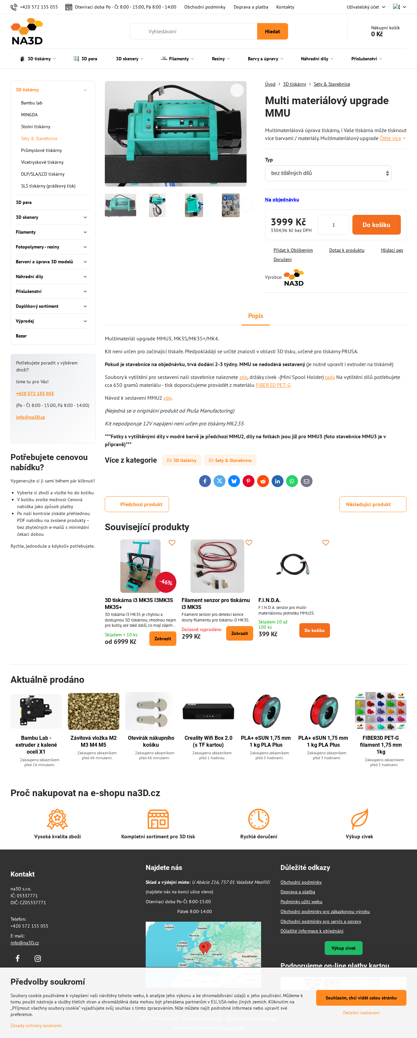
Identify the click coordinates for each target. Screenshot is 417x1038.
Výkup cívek (344, 948)
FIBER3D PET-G (273, 385)
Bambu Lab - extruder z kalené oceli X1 (36, 745)
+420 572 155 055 (35, 393)
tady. (330, 377)
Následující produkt (368, 504)
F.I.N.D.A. (269, 600)
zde (243, 377)
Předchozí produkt (141, 504)
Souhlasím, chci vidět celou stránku (361, 998)
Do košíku (376, 224)
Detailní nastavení (361, 1013)
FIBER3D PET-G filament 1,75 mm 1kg (381, 745)
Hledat (272, 31)
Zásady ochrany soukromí (36, 1025)
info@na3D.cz (30, 417)
